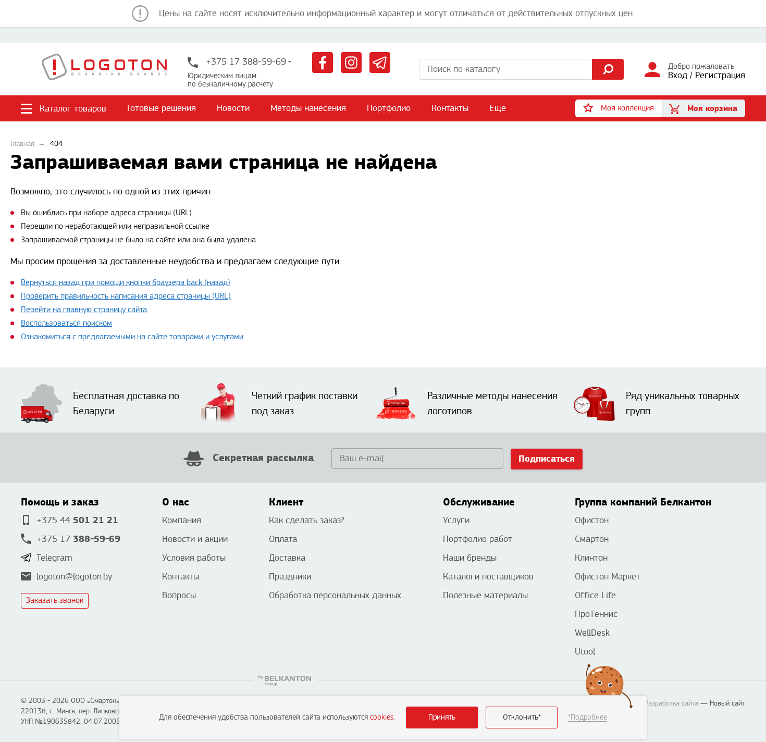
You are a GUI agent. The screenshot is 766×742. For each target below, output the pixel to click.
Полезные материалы (485, 595)
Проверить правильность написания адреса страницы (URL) (126, 296)
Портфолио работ (477, 539)
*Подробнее (587, 717)
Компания (181, 520)
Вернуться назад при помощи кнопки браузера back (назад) (125, 282)
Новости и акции (195, 539)
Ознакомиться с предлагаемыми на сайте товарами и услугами (132, 336)
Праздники (290, 577)
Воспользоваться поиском (66, 323)
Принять (441, 717)
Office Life (595, 595)
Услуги (456, 520)
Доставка (287, 558)
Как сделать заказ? (306, 520)
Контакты (449, 108)
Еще (497, 108)
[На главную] (104, 69)
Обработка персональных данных (335, 595)
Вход (677, 75)
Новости (233, 108)
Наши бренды (470, 558)
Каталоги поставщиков (488, 577)
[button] (618, 108)
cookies (382, 717)
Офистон (592, 520)
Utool (585, 652)
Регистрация (720, 75)
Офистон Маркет (607, 577)
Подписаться (546, 458)
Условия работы (194, 558)
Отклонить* (522, 717)
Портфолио (389, 108)
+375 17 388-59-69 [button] (244, 62)
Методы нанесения (308, 108)
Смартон (592, 539)
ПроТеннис (596, 614)
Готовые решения (161, 108)
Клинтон (591, 558)
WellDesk (592, 633)
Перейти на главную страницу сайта (84, 309)
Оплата (283, 539)
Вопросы (179, 595)
